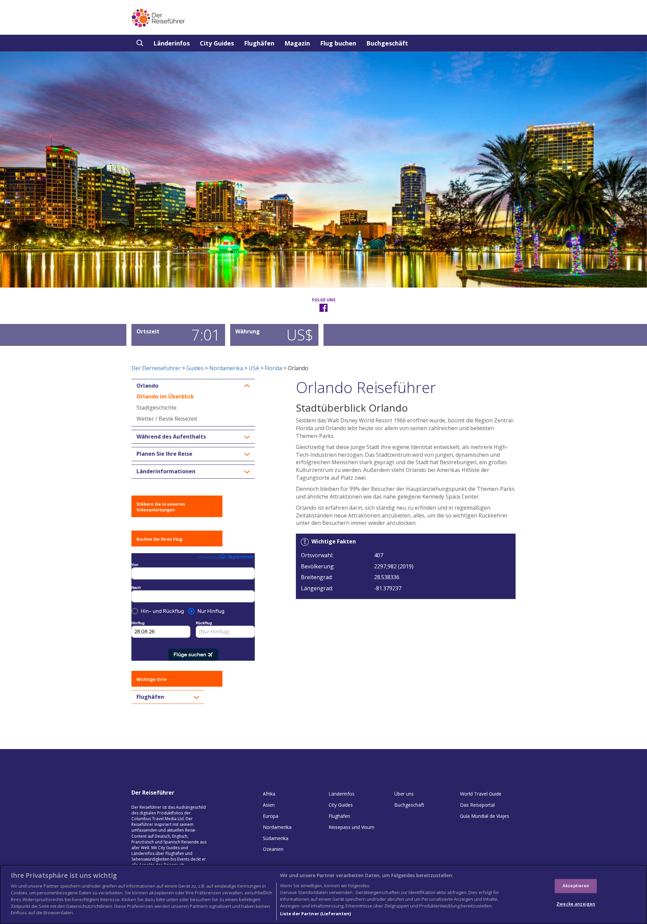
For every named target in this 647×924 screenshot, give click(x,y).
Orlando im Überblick (165, 396)
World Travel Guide (480, 794)
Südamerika (275, 838)
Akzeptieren (575, 886)
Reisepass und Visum (351, 827)
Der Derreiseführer (156, 368)
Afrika (269, 794)
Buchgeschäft (387, 43)
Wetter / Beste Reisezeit (166, 418)
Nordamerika (226, 368)
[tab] (193, 386)
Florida (273, 368)
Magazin (297, 43)
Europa (270, 816)
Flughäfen (259, 43)
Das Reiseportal (477, 805)
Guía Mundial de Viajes (484, 816)
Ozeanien (273, 849)
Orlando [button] (147, 386)
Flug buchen (338, 43)
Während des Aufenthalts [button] (171, 437)
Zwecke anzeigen (575, 904)
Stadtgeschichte (156, 407)
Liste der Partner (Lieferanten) (315, 914)
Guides (195, 368)
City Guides (217, 43)
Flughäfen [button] (150, 697)
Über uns (404, 794)
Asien (269, 805)
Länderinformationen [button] (165, 472)
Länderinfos (171, 43)
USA (254, 368)
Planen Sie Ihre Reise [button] (164, 454)
